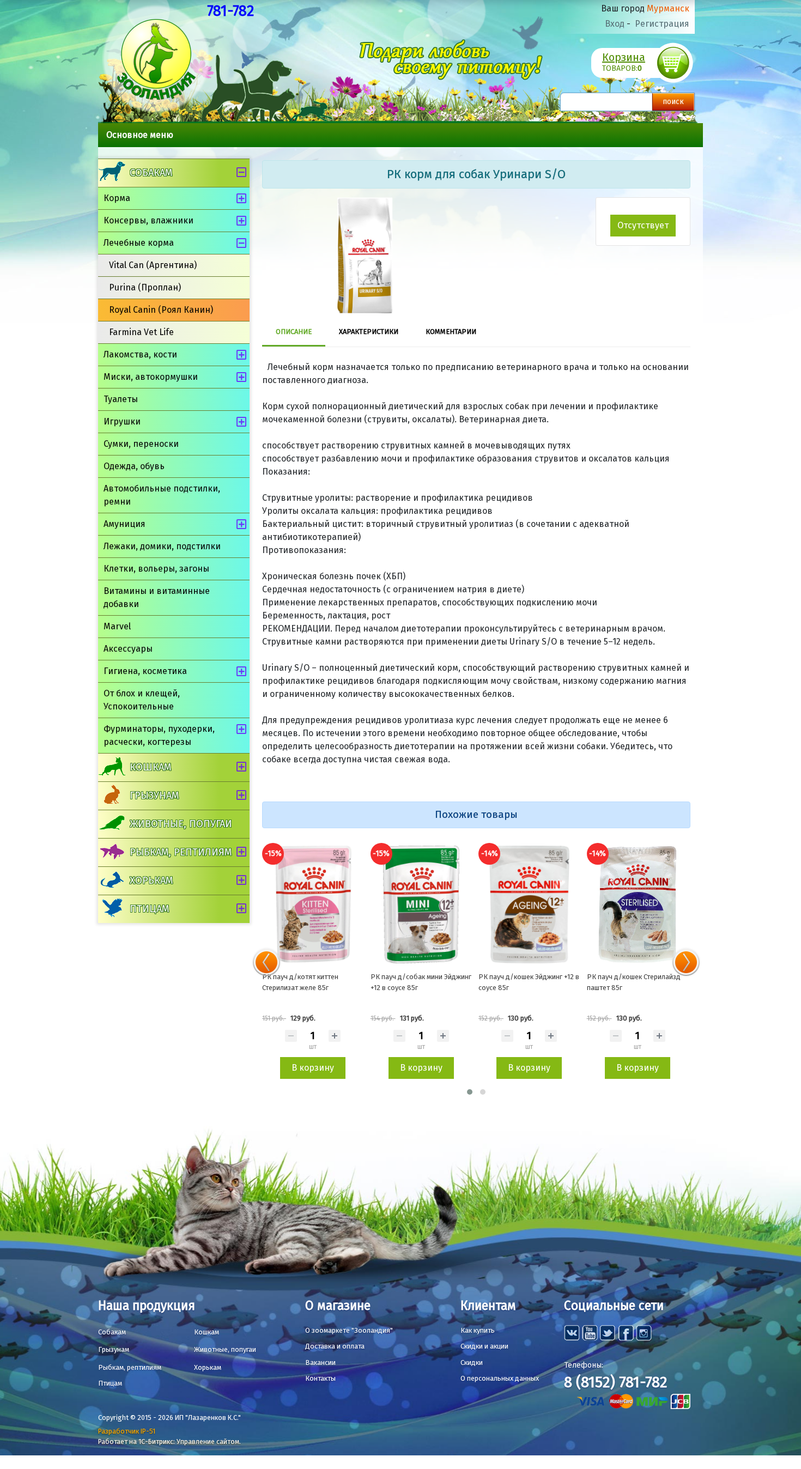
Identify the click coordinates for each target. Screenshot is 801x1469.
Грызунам (154, 796)
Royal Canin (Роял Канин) (161, 310)
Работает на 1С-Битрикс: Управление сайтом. (169, 1441)
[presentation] (266, 962)
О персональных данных (499, 1378)
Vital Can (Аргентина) (153, 265)
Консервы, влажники (148, 220)
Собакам (151, 173)
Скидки (471, 1362)
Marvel (117, 626)
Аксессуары (128, 649)
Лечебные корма (139, 243)
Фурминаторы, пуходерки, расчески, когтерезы (159, 735)
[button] (469, 1091)
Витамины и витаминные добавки (157, 597)
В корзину (313, 1068)
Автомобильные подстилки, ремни (162, 495)
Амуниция (124, 524)
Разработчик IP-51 (126, 1431)
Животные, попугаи (181, 824)
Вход (614, 24)
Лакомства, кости (140, 354)
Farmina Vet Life (141, 332)
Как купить (477, 1330)
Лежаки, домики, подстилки (162, 546)
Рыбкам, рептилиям (181, 852)
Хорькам (151, 881)
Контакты (320, 1378)
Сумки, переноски (141, 444)
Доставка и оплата (335, 1346)
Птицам (149, 909)
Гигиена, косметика (145, 671)
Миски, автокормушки (151, 377)
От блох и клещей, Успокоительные (142, 700)
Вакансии (320, 1362)
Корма (117, 198)
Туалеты (121, 399)
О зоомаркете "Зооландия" (349, 1330)
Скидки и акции (484, 1346)
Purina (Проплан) (145, 287)
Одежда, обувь (134, 466)
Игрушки (122, 421)
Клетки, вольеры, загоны (156, 568)
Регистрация (662, 24)
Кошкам (150, 767)
